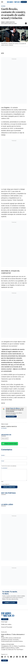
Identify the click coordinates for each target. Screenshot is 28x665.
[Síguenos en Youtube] (11, 657)
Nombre (3, 455)
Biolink (4, 660)
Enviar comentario (9, 487)
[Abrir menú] (2, 2)
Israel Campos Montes (8, 22)
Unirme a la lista (10, 602)
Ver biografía (4, 428)
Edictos (5, 619)
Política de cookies (6, 624)
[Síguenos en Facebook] (5, 657)
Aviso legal (4, 621)
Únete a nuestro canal (11, 443)
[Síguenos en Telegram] (23, 657)
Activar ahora (10, 416)
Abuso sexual (5, 438)
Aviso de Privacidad (6, 627)
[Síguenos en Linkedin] (17, 657)
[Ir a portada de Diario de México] (14, 614)
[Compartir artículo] (26, 23)
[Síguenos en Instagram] (2, 657)
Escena (3, 6)
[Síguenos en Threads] (20, 657)
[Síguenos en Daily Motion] (26, 657)
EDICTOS (24, 1)
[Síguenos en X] (8, 657)
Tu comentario (4, 468)
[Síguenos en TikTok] (14, 657)
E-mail (3, 460)
